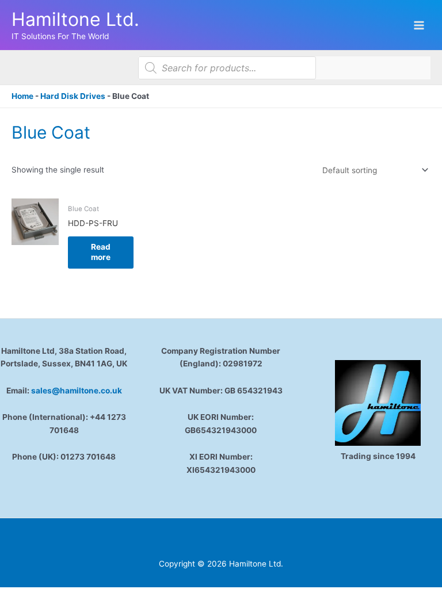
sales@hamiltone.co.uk (76, 390)
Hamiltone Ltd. (75, 19)
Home (22, 96)
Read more (100, 252)
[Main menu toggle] (419, 25)
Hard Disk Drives (72, 96)
